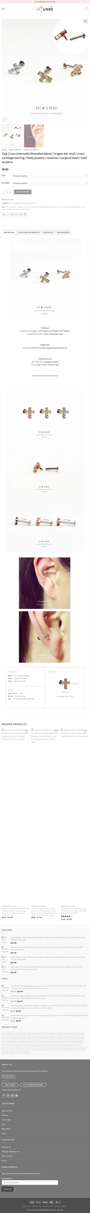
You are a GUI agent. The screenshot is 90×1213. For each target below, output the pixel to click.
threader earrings (8, 1053)
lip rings (5, 1049)
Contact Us (6, 1147)
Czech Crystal (61, 1041)
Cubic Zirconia (6, 209)
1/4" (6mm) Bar (11, 207)
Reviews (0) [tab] (48, 232)
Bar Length (5, 183)
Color (4, 175)
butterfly (13, 1041)
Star (84, 1049)
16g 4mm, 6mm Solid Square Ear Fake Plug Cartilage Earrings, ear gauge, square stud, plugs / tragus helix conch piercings (15, 911)
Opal (52, 1049)
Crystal (40, 1041)
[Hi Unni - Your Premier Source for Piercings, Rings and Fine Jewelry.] (45, 8)
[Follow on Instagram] (8, 1096)
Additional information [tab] (28, 232)
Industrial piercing (48, 1045)
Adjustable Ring (63, 1037)
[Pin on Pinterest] (21, 215)
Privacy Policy (61, 1206)
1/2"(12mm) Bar (8, 1034)
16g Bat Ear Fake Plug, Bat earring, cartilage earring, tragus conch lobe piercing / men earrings (73, 910)
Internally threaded (18, 209)
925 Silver (52, 1037)
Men (34, 203)
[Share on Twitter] (12, 215)
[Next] (83, 70)
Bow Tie (5, 1041)
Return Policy (7, 1156)
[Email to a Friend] (17, 215)
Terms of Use (48, 1206)
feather (80, 1041)
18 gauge (5, 1037)
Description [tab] (9, 232)
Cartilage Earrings (74, 207)
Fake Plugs (72, 1041)
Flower (11, 1045)
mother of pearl (43, 1049)
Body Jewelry (15, 150)
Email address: (7, 1178)
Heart (27, 1045)
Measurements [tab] (63, 232)
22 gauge (22, 1037)
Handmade (6, 1120)
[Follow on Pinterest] (17, 1096)
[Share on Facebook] (8, 215)
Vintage (27, 1053)
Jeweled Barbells (31, 150)
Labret (28, 209)
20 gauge (14, 1037)
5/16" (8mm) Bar (61, 207)
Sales (4, 1133)
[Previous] (6, 70)
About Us (27, 1206)
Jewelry (5, 1115)
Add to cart (22, 192)
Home (4, 150)
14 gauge (59, 1034)
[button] (3, 9)
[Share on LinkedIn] (25, 215)
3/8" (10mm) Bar (29, 207)
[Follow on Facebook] (4, 1096)
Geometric (19, 1045)
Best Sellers (6, 1129)
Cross (83, 207)
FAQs (4, 1160)
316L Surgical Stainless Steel (45, 207)
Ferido (4, 1045)
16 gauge (20, 207)
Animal (82, 1037)
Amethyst (74, 1037)
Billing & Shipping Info (10, 1151)
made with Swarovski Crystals (20, 1049)
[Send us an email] (12, 1096)
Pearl (57, 1049)
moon (34, 1049)
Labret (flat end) (27, 203)
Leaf (79, 1045)
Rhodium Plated (66, 1049)
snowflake (77, 1049)
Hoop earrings (35, 1045)
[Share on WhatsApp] (4, 215)
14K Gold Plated (69, 1034)
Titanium (19, 1053)
